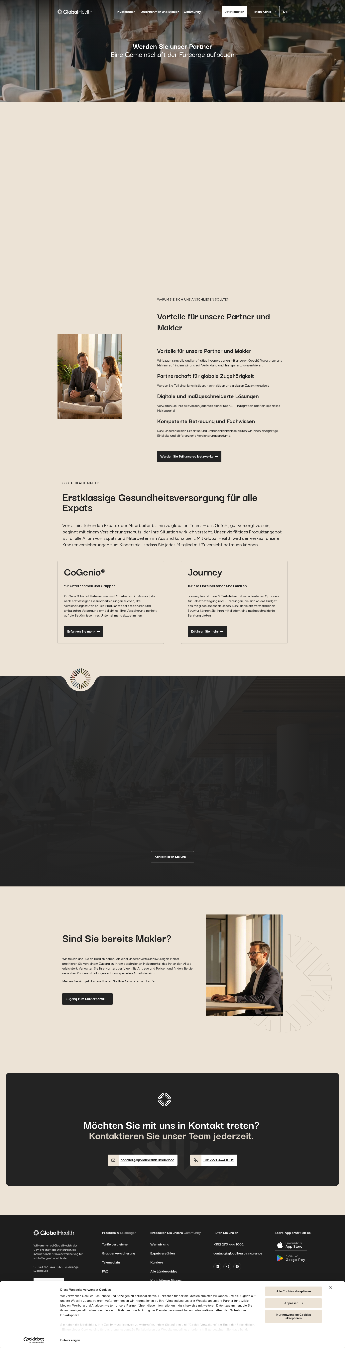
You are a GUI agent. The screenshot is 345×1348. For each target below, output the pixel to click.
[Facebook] (237, 1266)
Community (192, 12)
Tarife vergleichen (115, 1244)
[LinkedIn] (217, 1266)
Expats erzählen (162, 1253)
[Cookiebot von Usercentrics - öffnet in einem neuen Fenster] (33, 1340)
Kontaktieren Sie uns (170, 857)
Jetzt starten (234, 12)
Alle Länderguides (163, 1271)
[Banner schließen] (330, 1287)
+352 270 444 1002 (228, 1244)
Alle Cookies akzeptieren (293, 1291)
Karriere (156, 1262)
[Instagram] (227, 1266)
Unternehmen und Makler (160, 12)
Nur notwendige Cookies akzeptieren (293, 1316)
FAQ (105, 1271)
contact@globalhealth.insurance (237, 1253)
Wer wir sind (159, 1244)
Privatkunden (125, 12)
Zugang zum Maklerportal (85, 999)
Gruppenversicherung (118, 1253)
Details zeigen (70, 1340)
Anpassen (291, 1303)
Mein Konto (263, 12)
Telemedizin (111, 1262)
